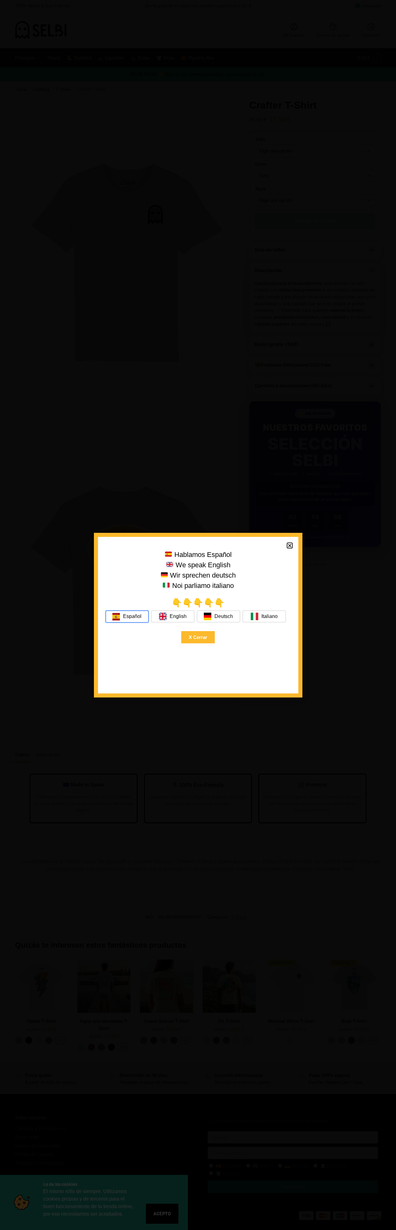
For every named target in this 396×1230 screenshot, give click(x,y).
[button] (289, 545)
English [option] (178, 616)
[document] (198, 615)
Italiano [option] (269, 616)
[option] (173, 616)
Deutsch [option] (223, 616)
